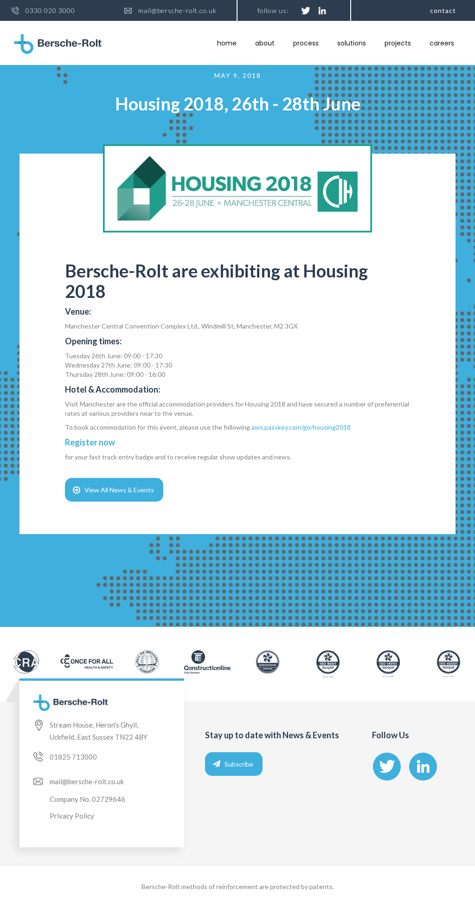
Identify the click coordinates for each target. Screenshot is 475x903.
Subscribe (239, 764)
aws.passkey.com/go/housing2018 (301, 427)
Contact (443, 10)
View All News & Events (119, 490)
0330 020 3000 (50, 10)
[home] (58, 44)
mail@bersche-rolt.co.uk (177, 10)
